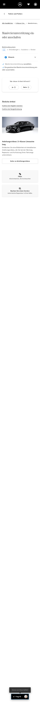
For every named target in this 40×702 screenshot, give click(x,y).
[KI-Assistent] (25, 696)
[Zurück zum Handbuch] (5, 14)
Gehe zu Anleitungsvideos (20, 161)
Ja (12, 87)
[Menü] (4, 4)
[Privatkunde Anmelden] (35, 4)
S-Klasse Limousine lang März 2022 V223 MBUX (21, 23)
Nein (25, 87)
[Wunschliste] (28, 4)
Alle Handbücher (7, 23)
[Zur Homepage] (20, 4)
